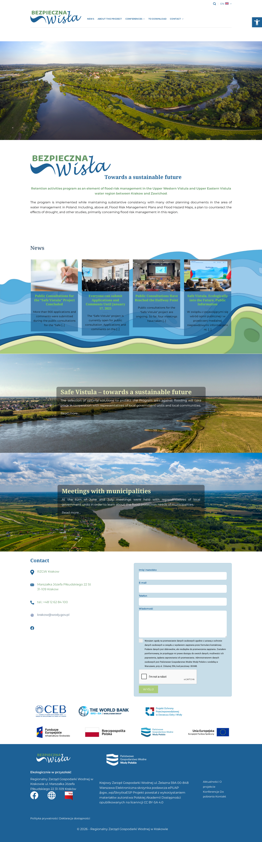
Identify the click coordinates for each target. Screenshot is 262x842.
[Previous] (31, 299)
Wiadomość (146, 608)
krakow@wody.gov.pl (53, 615)
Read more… (70, 413)
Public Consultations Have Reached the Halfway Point (156, 298)
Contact (175, 18)
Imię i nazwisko (148, 569)
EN (222, 3)
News (90, 18)
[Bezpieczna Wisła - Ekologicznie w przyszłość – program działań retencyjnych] (55, 17)
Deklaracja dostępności (74, 818)
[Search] (214, 4)
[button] (257, 22)
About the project (110, 18)
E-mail (142, 582)
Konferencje (211, 791)
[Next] (231, 299)
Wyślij (148, 689)
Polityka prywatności (44, 818)
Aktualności (211, 781)
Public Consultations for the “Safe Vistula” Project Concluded (54, 300)
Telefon (143, 595)
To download (157, 18)
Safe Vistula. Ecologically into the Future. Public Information (207, 300)
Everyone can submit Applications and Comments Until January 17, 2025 (105, 302)
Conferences (133, 18)
